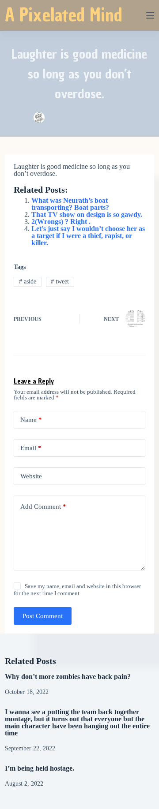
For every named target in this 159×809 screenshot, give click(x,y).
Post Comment (43, 615)
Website (31, 476)
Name (31, 419)
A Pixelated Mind (63, 15)
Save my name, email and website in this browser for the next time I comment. (77, 589)
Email (31, 447)
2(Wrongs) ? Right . (61, 221)
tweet (60, 281)
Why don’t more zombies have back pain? (68, 676)
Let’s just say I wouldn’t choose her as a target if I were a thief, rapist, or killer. (88, 235)
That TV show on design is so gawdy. (86, 214)
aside (27, 281)
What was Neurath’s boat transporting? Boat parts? (70, 204)
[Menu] (150, 15)
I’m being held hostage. (39, 768)
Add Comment (43, 506)
